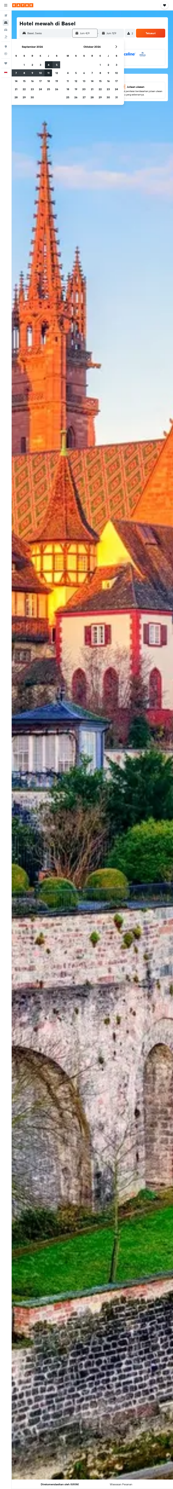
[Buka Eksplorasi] (5, 46)
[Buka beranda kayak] (22, 5)
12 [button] (56, 73)
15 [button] (24, 81)
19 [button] (56, 81)
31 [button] (116, 97)
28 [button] (16, 97)
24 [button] (40, 89)
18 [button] (48, 81)
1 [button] (24, 64)
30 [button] (32, 97)
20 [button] (84, 89)
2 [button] (32, 64)
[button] (5, 5)
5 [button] (56, 64)
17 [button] (40, 81)
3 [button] (40, 64)
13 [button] (84, 81)
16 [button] (32, 81)
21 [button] (16, 89)
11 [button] (48, 73)
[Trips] (5, 63)
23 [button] (32, 89)
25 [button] (48, 89)
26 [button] (56, 89)
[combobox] (48, 33)
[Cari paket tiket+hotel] (5, 36)
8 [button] (24, 73)
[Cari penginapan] (5, 22)
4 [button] (48, 64)
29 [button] (24, 97)
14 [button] (16, 81)
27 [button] (84, 97)
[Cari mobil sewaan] (5, 29)
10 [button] (40, 73)
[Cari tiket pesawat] (5, 15)
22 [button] (24, 89)
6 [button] (84, 73)
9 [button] (32, 73)
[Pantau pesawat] (5, 53)
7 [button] (16, 73)
